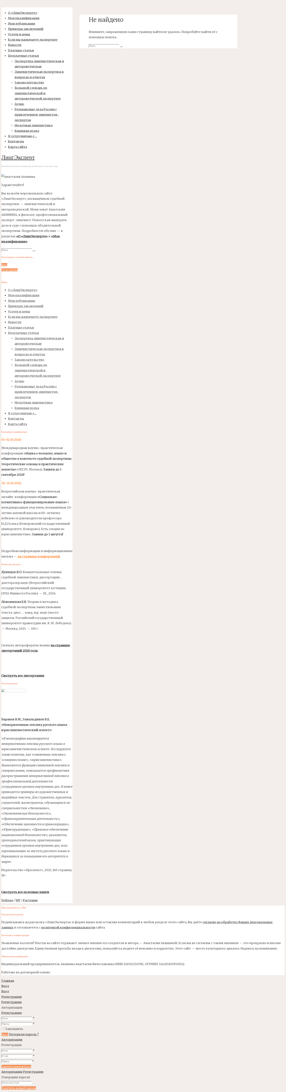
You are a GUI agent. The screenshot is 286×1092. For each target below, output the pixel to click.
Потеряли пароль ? (24, 1034)
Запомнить (14, 1029)
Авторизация (11, 1040)
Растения (30, 900)
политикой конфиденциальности (68, 927)
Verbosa (7, 900)
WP (17, 900)
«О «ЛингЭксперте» (32, 236)
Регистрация (11, 1013)
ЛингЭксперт (18, 158)
